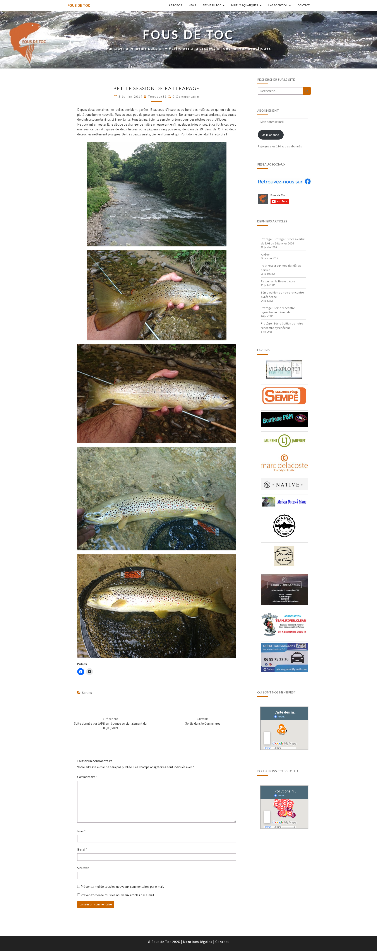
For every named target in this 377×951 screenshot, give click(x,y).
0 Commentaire (186, 96)
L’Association (278, 5)
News (192, 5)
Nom (81, 831)
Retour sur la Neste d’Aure (278, 281)
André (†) (266, 254)
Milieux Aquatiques (244, 5)
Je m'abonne (270, 135)
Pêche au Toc (212, 5)
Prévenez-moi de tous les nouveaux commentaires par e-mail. (122, 886)
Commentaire (87, 777)
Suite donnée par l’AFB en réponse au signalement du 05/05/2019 (110, 723)
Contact (304, 5)
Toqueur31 (157, 96)
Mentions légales (197, 941)
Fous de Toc (78, 5)
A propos (175, 5)
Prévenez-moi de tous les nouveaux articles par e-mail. (117, 895)
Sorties (87, 693)
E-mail (82, 849)
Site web (83, 868)
